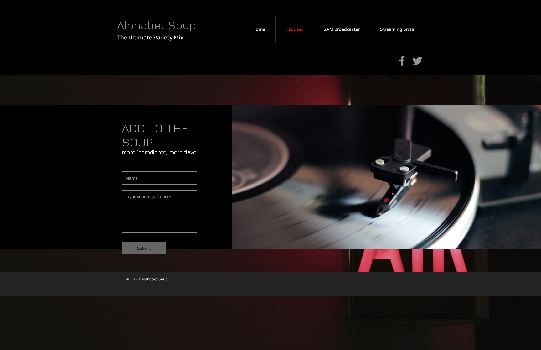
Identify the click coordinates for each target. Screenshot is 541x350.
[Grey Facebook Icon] (402, 60)
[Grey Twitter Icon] (417, 60)
